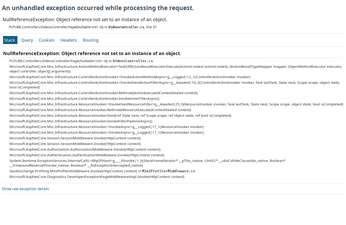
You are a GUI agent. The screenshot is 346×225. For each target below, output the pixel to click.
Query (27, 40)
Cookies (47, 40)
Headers (69, 40)
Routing (91, 40)
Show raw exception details (25, 188)
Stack (10, 40)
